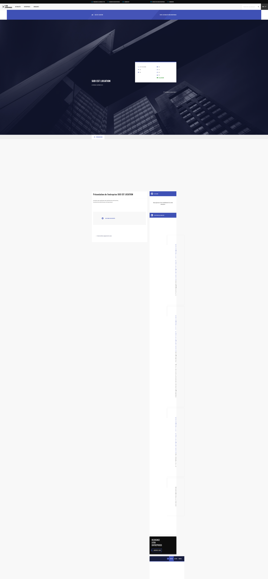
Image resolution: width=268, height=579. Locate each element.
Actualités (18, 7)
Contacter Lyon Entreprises (158, 2)
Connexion (171, 2)
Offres (171, 558)
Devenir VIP (127, 2)
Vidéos (180, 558)
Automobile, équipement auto (97, 85)
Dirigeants (36, 7)
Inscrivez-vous (157, 550)
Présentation (98, 137)
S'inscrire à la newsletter (99, 2)
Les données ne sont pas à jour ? (169, 92)
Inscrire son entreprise (114, 2)
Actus (175, 558)
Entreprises (27, 7)
